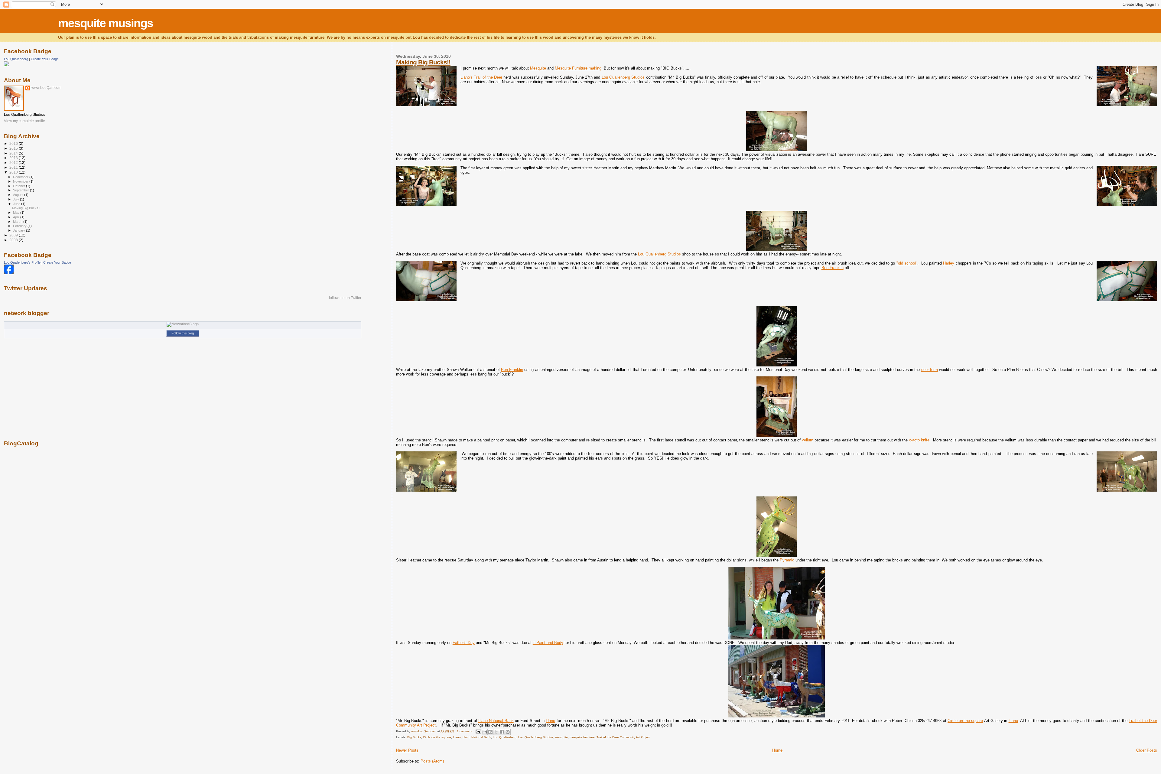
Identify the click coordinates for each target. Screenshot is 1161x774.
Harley (948, 263)
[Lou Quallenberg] (6, 65)
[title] (9, 273)
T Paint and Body (548, 642)
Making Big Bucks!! (423, 62)
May (16, 212)
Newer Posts (407, 750)
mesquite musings (105, 23)
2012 (14, 162)
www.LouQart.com (46, 88)
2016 (14, 143)
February (20, 226)
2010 (14, 172)
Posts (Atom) (432, 761)
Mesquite (538, 68)
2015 (14, 148)
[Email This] (485, 732)
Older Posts (1146, 750)
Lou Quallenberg (504, 737)
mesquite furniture (582, 737)
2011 (14, 167)
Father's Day (464, 642)
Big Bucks (414, 737)
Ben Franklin (832, 267)
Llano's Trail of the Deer (481, 77)
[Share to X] (496, 732)
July (16, 199)
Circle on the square (965, 720)
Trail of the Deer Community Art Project (623, 737)
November (21, 181)
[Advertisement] (28, 547)
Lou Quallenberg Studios (623, 77)
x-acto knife (919, 440)
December (21, 177)
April (16, 217)
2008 (14, 240)
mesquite (561, 737)
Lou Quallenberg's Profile (22, 262)
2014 (14, 153)
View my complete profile (24, 121)
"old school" (906, 263)
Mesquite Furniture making (578, 68)
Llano (550, 720)
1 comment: (465, 731)
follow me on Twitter (345, 298)
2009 (14, 235)
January (19, 230)
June (17, 204)
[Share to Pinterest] (508, 732)
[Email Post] (478, 731)
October (19, 186)
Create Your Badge (45, 59)
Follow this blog (182, 333)
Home (777, 750)
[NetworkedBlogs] (183, 324)
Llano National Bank (496, 720)
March (18, 221)
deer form (929, 369)
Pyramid (787, 560)
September (21, 190)
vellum (807, 440)
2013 (14, 158)
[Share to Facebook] (502, 732)
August (18, 195)
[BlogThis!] (490, 732)
